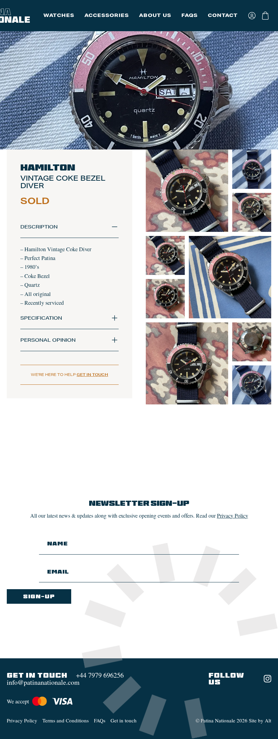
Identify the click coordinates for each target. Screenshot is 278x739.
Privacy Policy (232, 515)
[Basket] (266, 15)
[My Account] (252, 15)
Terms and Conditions (65, 720)
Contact (223, 15)
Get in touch (124, 720)
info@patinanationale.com (43, 682)
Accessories (106, 15)
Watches (58, 15)
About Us (155, 15)
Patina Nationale (218, 720)
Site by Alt (260, 720)
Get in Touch (92, 374)
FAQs (189, 15)
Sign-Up (39, 596)
